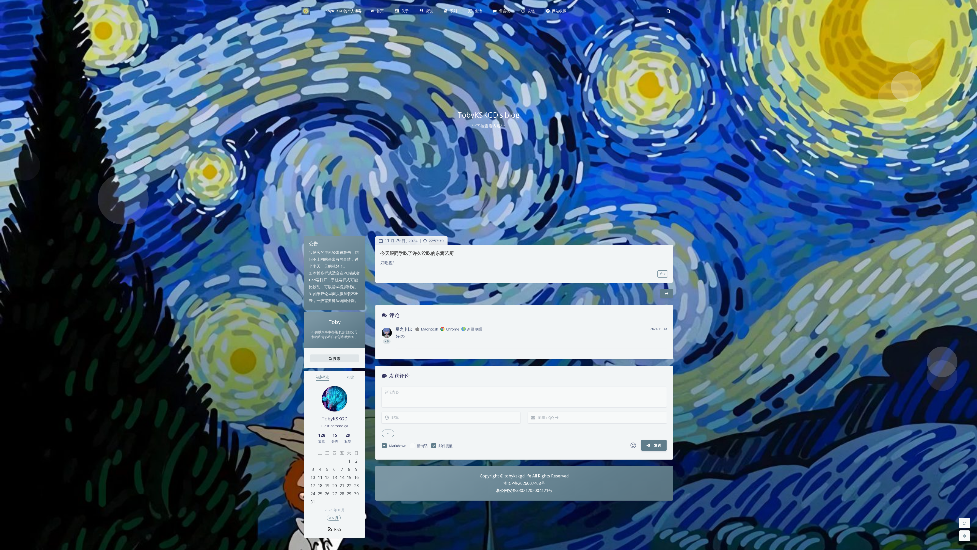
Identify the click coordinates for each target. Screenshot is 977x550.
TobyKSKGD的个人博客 (342, 10)
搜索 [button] (336, 358)
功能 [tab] (350, 377)
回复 (659, 341)
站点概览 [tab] (322, 377)
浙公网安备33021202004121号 (524, 490)
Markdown (397, 445)
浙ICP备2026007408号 (524, 483)
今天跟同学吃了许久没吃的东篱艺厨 (417, 253)
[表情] (633, 445)
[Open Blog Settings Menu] (964, 535)
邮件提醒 (445, 445)
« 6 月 (333, 517)
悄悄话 (422, 445)
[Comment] (964, 523)
